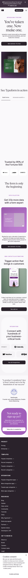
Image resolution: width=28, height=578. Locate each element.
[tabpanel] (14, 128)
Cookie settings (14, 574)
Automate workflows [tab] (19, 97)
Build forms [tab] (5, 97)
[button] (5, 449)
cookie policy (7, 568)
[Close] (26, 555)
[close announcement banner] (25, 2)
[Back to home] (3, 10)
